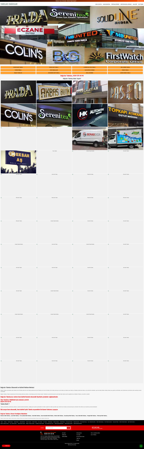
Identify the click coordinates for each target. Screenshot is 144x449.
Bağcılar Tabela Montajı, (29, 418)
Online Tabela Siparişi (100, 421)
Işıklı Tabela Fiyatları (131, 421)
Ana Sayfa (64, 432)
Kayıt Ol (68, 427)
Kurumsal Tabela (115, 421)
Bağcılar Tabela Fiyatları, (5, 418)
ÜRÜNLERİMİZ (115, 4)
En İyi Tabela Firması (83, 421)
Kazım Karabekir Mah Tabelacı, (47, 415)
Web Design (72, 444)
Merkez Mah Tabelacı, (58, 415)
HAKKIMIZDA (106, 4)
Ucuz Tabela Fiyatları (13, 423)
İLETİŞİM (140, 4)
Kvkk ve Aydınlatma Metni (95, 432)
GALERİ (135, 4)
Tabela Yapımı (50, 421)
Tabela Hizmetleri (76, 421)
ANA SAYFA (98, 4)
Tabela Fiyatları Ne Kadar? (77, 423)
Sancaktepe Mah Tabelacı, (69, 415)
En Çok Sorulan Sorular (80, 436)
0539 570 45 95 (140, 1)
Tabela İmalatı (16, 421)
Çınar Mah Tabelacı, (15, 415)
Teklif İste (78, 438)
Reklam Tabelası (56, 421)
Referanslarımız (79, 432)
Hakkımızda (64, 434)
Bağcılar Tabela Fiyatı (45, 418)
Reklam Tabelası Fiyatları (5, 423)
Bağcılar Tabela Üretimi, (21, 418)
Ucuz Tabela (40, 421)
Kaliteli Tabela (34, 421)
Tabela (2, 421)
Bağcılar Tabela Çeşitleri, (13, 418)
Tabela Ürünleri (62, 421)
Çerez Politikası (93, 434)
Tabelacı (5, 421)
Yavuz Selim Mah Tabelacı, (81, 415)
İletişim (77, 440)
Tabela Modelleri (22, 421)
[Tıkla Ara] (3, 446)
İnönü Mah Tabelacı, (36, 415)
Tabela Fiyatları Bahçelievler (58, 423)
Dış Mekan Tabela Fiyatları (40, 423)
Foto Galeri (78, 434)
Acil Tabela (45, 421)
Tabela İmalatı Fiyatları (21, 423)
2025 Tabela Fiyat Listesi (49, 423)
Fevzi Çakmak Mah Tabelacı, (26, 415)
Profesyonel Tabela (69, 421)
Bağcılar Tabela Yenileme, (37, 418)
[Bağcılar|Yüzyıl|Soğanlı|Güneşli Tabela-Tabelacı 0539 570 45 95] (9, 4)
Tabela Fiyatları (10, 421)
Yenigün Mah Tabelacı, (91, 415)
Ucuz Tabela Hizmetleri (91, 421)
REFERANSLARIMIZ (126, 4)
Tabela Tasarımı (28, 421)
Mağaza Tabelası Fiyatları (30, 423)
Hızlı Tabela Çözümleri (108, 421)
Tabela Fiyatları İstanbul (68, 423)
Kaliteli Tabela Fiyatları (123, 421)
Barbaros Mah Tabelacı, (5, 415)
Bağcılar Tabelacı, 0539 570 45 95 (72, 76)
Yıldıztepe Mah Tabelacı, (102, 415)
